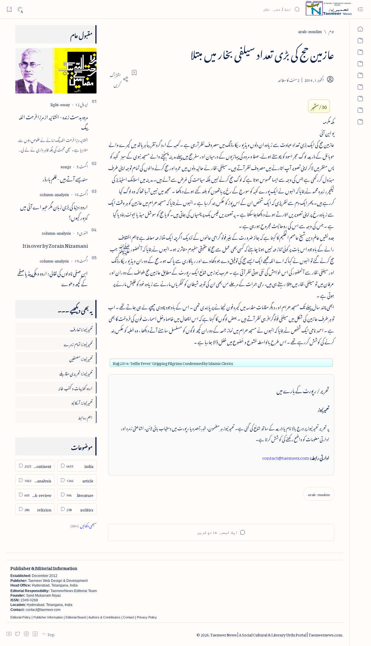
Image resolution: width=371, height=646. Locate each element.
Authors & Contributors (104, 617)
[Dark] (20, 9)
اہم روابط (85, 417)
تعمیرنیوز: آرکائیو (81, 402)
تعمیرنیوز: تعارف (81, 328)
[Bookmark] (9, 9)
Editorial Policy (20, 617)
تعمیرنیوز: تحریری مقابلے (75, 373)
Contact (128, 617)
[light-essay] (60, 104)
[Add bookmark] (134, 72)
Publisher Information (48, 617)
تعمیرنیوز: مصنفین (80, 358)
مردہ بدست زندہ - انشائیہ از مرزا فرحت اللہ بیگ (53, 121)
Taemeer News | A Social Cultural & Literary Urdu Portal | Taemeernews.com (276, 634)
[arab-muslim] (318, 494)
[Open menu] (360, 9)
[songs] (66, 166)
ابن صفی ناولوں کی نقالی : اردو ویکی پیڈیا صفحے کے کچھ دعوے (52, 277)
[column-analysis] (54, 194)
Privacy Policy (147, 617)
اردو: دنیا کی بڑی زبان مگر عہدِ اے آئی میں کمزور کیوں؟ (54, 211)
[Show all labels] (83, 525)
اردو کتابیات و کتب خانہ (75, 387)
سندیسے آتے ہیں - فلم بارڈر (65, 178)
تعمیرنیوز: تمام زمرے (78, 343)
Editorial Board (76, 617)
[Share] (118, 79)
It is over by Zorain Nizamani (55, 244)
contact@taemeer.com (285, 456)
